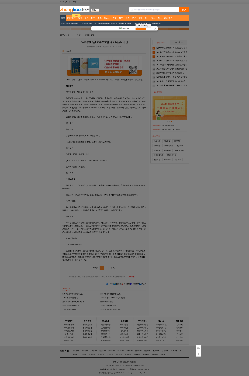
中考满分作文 (147, 23)
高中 (93, 18)
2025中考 (168, 18)
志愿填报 (120, 23)
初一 (147, 18)
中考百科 (88, 23)
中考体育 (114, 23)
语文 (114, 18)
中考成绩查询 (65, 23)
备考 (86, 18)
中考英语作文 (157, 23)
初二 (153, 18)
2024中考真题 (137, 23)
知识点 (107, 18)
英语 (127, 18)
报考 (80, 18)
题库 (99, 18)
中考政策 (107, 23)
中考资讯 (101, 23)
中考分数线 (74, 23)
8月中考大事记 (143, 26)
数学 (121, 18)
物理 (134, 18)
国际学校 (71, 18)
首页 (63, 18)
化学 (140, 18)
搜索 (184, 10)
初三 (160, 18)
